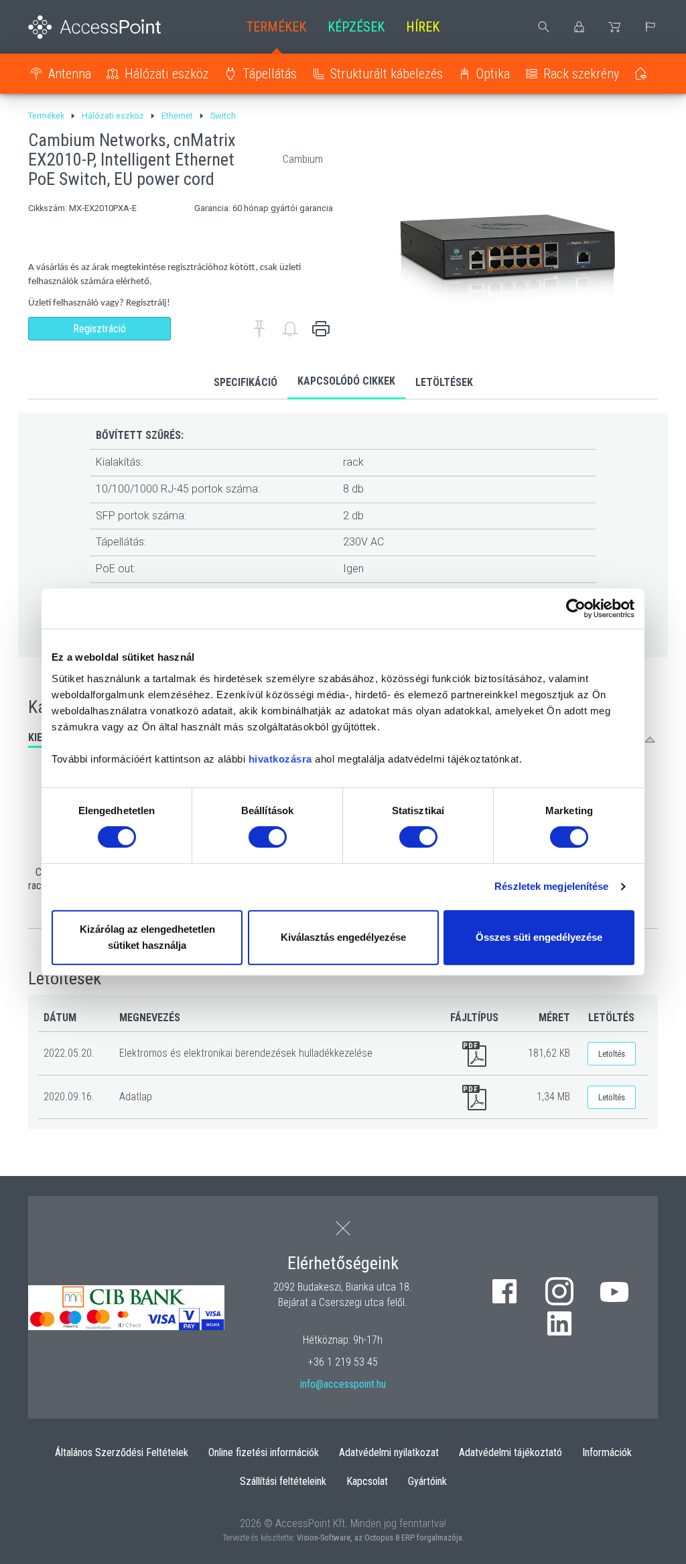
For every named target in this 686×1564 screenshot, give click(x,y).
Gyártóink (427, 1481)
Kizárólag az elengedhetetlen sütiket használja (147, 937)
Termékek (276, 27)
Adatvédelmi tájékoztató (510, 1452)
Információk (607, 1452)
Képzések (356, 27)
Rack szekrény (581, 74)
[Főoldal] (99, 27)
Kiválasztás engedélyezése (343, 937)
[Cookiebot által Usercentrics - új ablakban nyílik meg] (575, 608)
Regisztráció (99, 328)
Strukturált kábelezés (386, 74)
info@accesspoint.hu (343, 1384)
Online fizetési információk (263, 1452)
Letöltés (611, 1054)
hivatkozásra (280, 759)
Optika (493, 74)
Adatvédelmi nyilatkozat (389, 1452)
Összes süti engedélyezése (539, 937)
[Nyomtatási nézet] (321, 329)
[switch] (268, 837)
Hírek (422, 27)
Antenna (69, 74)
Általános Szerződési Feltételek (121, 1452)
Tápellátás (270, 74)
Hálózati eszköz (167, 74)
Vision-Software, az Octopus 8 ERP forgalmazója (379, 1538)
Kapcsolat (367, 1481)
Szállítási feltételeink (283, 1481)
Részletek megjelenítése (551, 886)
